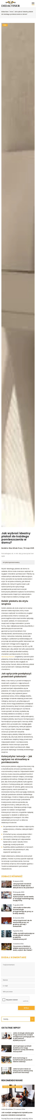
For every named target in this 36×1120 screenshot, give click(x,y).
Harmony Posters (7, 657)
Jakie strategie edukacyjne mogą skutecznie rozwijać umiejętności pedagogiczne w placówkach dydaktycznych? (23, 1036)
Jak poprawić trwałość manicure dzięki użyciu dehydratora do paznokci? (23, 886)
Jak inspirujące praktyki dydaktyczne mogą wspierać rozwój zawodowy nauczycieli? (23, 1048)
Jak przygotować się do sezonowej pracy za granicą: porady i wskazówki (22, 923)
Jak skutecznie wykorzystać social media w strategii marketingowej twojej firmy (23, 898)
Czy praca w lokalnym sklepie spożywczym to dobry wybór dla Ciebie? (22, 948)
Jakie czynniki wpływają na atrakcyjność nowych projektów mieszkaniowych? (23, 936)
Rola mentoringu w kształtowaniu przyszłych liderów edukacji (22, 1060)
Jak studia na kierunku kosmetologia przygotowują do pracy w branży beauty (23, 910)
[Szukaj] (32, 1019)
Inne (4, 25)
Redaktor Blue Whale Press (11, 548)
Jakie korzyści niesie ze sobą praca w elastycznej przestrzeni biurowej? (23, 1070)
